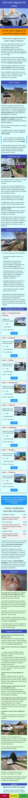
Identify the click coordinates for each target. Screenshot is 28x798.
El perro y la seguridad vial (9, 621)
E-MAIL (5, 796)
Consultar (14, 333)
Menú (2, 27)
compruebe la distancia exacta (14, 62)
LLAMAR (23, 796)
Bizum (23, 141)
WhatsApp (14, 796)
